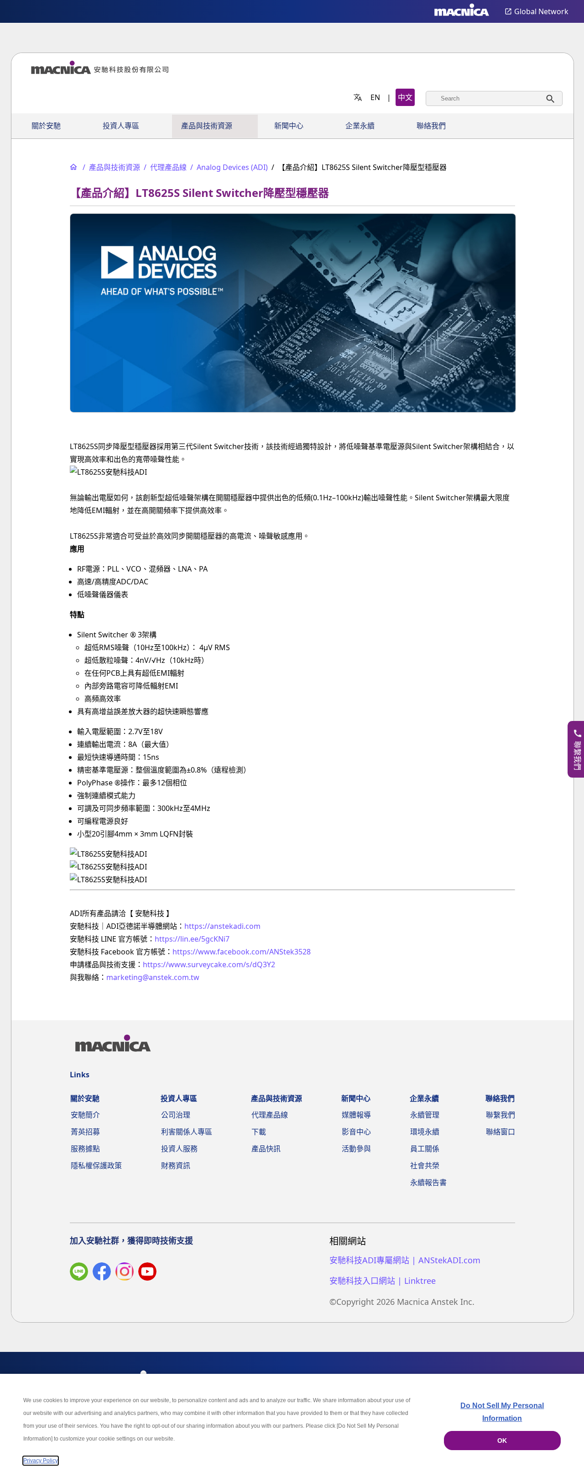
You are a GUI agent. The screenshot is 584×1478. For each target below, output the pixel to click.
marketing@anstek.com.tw (152, 977)
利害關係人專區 (186, 1132)
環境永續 (424, 1132)
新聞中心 (288, 126)
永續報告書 (428, 1182)
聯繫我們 (500, 1115)
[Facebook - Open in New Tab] (102, 1273)
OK (502, 1440)
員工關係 (424, 1149)
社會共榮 (424, 1165)
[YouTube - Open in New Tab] (147, 1273)
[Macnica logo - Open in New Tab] (461, 11)
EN (375, 97)
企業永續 (360, 126)
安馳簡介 (85, 1115)
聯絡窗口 (500, 1132)
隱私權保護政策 (96, 1165)
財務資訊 (175, 1165)
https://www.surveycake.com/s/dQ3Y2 (209, 964)
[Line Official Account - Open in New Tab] (79, 1273)
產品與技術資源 (206, 126)
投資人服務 (179, 1149)
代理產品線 (269, 1115)
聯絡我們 (431, 126)
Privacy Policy (40, 1460)
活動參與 (356, 1149)
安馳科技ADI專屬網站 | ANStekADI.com (404, 1260)
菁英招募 (85, 1132)
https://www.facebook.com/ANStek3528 (241, 952)
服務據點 (85, 1149)
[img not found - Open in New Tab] (124, 1273)
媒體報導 (356, 1115)
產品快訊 (266, 1149)
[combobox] (494, 98)
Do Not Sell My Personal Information (502, 1412)
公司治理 (175, 1115)
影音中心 (356, 1132)
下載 (258, 1132)
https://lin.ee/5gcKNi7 (192, 939)
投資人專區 (121, 126)
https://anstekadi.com (222, 926)
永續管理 (424, 1115)
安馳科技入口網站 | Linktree (382, 1281)
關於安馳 (46, 126)
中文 (405, 97)
